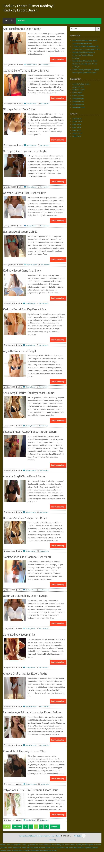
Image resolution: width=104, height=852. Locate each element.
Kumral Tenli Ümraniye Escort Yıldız (24, 751)
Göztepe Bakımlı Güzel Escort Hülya (24, 193)
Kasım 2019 (77, 121)
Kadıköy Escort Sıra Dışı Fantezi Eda (24, 309)
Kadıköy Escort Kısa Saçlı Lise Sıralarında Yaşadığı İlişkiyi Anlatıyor (83, 55)
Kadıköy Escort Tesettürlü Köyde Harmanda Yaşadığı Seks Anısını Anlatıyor (84, 63)
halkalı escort (5, 844)
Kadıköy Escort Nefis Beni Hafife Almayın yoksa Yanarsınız (84, 42)
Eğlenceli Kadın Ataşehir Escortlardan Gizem (30, 431)
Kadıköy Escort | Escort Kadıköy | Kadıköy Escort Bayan (29, 8)
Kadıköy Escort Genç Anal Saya (22, 270)
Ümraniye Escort (31, 706)
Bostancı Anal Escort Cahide (20, 231)
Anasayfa (9, 20)
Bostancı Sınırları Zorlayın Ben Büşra (25, 518)
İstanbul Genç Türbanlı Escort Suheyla (26, 70)
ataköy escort (29, 850)
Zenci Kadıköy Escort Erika (19, 634)
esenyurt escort (52, 844)
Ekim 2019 (76, 124)
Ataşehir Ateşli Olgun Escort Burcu (24, 476)
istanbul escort (5, 850)
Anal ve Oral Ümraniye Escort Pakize (25, 673)
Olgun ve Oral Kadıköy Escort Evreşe (25, 595)
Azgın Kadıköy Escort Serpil (19, 351)
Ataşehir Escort (31, 470)
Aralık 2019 (76, 118)
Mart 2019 (76, 130)
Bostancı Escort (32, 265)
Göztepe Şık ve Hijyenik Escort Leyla (24, 151)
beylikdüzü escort (65, 844)
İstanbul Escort (32, 65)
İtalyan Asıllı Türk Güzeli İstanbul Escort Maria (30, 790)
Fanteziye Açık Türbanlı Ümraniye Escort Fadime (32, 712)
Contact (22, 20)
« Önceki (17, 826)
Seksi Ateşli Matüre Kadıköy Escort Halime (28, 393)
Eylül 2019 (76, 127)
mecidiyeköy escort (79, 844)
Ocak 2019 (76, 136)
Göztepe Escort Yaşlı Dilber (19, 109)
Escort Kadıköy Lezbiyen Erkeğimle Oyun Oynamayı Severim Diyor (85, 71)
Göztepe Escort (32, 145)
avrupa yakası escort (18, 844)
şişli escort (31, 844)
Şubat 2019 (77, 133)
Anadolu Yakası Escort (80, 83)
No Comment (44, 65)
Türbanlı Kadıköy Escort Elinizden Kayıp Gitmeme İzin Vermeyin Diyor (86, 48)
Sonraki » (54, 826)
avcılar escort (40, 844)
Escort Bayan (77, 92)
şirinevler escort (6, 847)
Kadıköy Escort (31, 303)
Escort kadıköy (78, 95)
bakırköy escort (32, 847)
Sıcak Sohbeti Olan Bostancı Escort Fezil (27, 557)
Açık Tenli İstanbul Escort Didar (22, 28)
